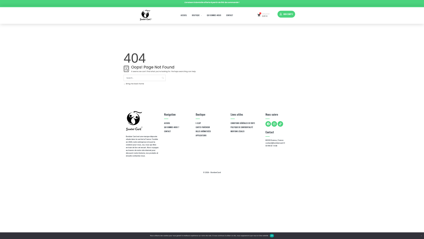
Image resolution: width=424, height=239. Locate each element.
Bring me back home (134, 83)
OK (272, 235)
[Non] (421, 236)
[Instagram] (274, 124)
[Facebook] (268, 124)
